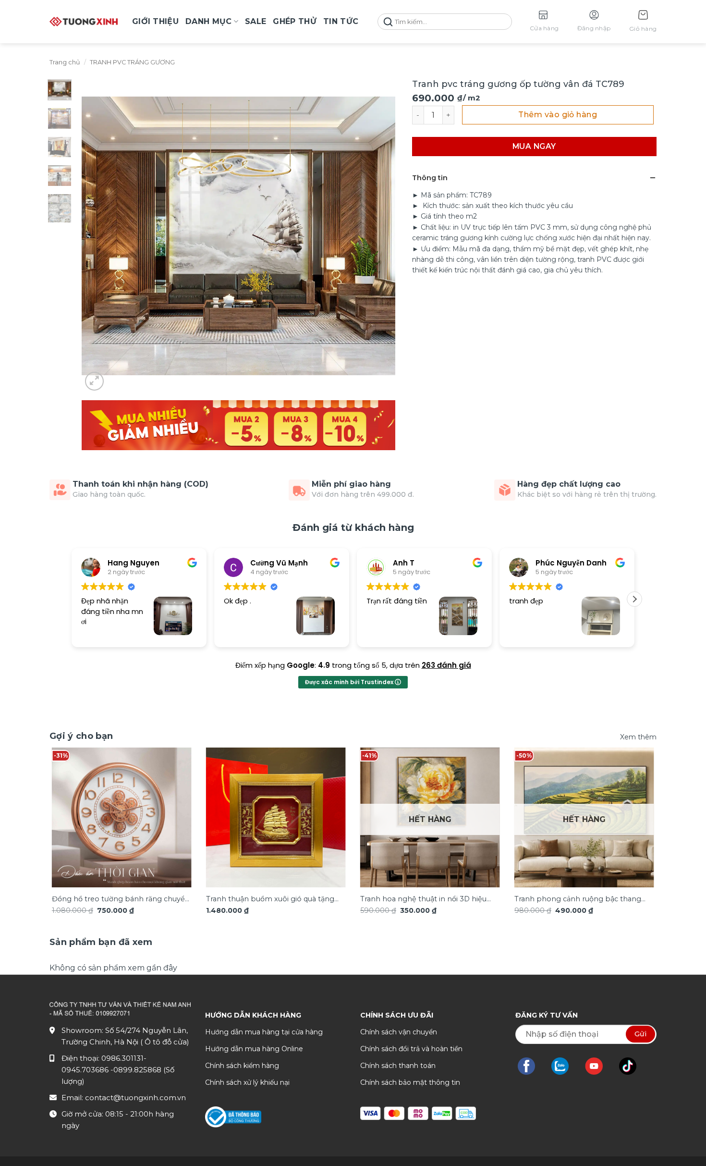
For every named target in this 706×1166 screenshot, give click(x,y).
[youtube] (599, 1066)
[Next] (636, 808)
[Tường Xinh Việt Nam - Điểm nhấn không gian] (83, 21)
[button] (643, 22)
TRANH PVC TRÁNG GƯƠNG (132, 62)
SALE (255, 21)
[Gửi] (388, 22)
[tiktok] (632, 1066)
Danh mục (208, 21)
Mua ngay (534, 146)
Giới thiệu (155, 21)
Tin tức (340, 21)
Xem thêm (638, 737)
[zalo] (565, 1066)
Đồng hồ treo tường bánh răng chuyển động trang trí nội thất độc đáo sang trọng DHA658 (121, 900)
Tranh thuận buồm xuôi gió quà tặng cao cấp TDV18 (270, 900)
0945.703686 (85, 1069)
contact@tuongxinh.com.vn (135, 1097)
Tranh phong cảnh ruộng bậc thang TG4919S (577, 900)
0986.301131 (122, 1058)
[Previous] (69, 808)
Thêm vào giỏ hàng (557, 114)
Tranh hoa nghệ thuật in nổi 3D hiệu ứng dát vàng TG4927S (423, 900)
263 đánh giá (446, 665)
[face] (531, 1066)
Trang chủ (64, 62)
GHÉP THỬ (294, 21)
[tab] (101, 942)
